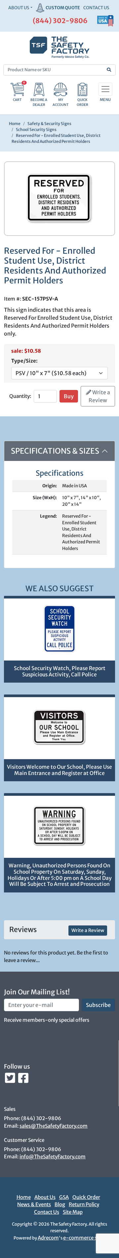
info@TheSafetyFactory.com (53, 1156)
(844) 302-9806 (60, 20)
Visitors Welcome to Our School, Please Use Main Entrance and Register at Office (59, 770)
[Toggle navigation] (105, 89)
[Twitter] (10, 1080)
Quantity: (20, 396)
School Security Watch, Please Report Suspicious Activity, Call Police (59, 671)
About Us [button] (18, 8)
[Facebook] (23, 1080)
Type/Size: (24, 361)
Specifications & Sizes (55, 451)
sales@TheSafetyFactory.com (54, 1126)
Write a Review (99, 396)
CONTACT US (96, 8)
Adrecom (48, 1238)
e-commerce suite (84, 1238)
